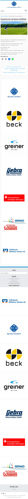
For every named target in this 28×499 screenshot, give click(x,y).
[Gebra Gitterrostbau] (14, 171)
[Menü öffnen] (26, 11)
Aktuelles (6, 16)
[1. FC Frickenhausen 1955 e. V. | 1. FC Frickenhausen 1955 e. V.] (14, 4)
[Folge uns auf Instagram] (4, 11)
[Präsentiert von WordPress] (24, 495)
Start (2, 16)
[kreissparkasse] (14, 198)
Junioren (14, 489)
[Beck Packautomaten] (14, 119)
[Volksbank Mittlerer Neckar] (14, 251)
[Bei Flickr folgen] (2, 11)
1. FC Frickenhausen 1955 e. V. (12, 495)
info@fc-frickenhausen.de (15, 283)
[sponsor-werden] (14, 92)
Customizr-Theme (17, 497)
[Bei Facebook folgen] (1, 11)
